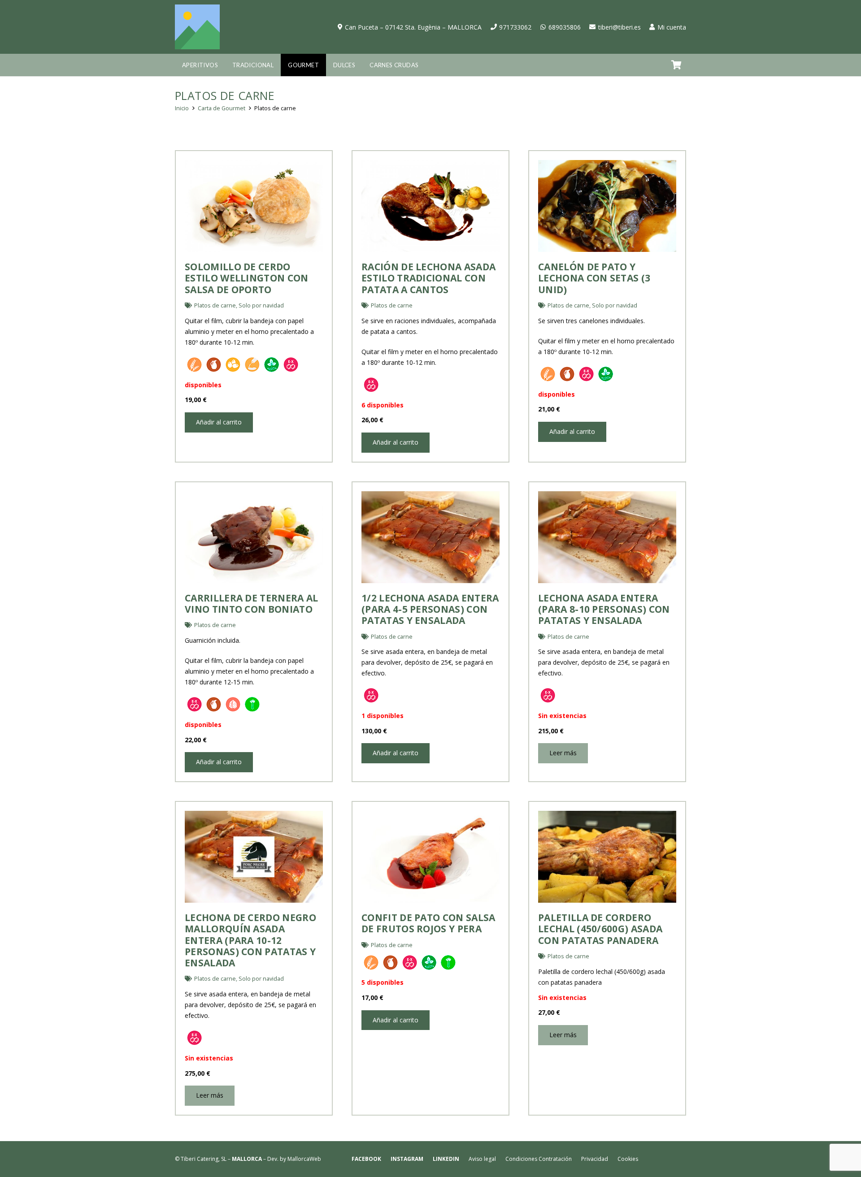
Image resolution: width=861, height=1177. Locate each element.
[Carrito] (676, 65)
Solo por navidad (261, 305)
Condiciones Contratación (538, 1159)
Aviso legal (482, 1159)
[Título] (197, 26)
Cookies (627, 1159)
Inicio (182, 108)
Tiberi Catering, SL (203, 1159)
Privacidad (594, 1159)
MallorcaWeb (304, 1159)
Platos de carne (215, 305)
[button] (222, 65)
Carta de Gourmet (221, 108)
